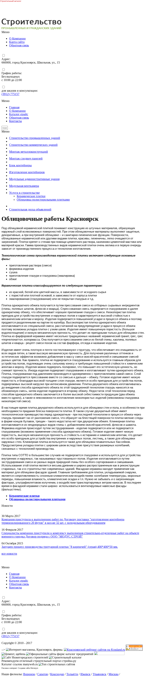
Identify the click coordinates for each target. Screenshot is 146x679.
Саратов (42, 674)
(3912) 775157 (10, 94)
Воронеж (29, 674)
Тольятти (72, 674)
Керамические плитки (31, 196)
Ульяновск (99, 674)
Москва (113, 674)
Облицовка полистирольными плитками (43, 199)
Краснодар (57, 674)
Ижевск (85, 674)
